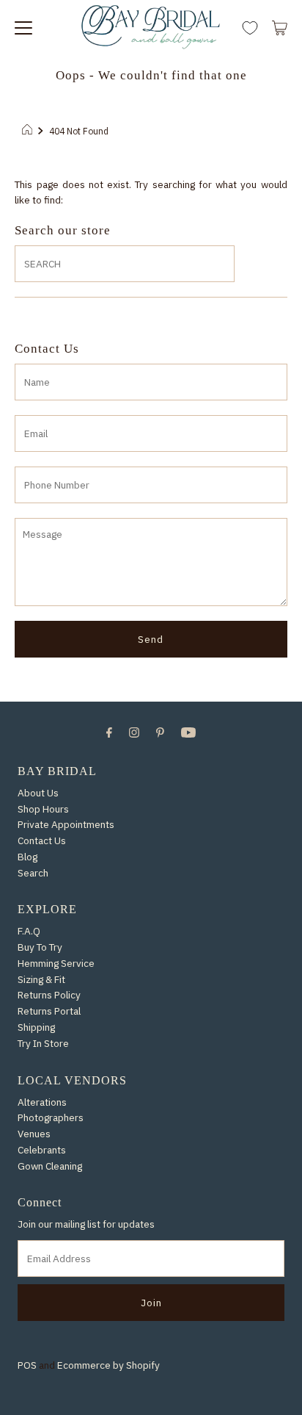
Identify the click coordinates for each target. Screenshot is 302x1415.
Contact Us (42, 840)
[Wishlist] (250, 29)
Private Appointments (66, 824)
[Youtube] (188, 732)
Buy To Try (40, 947)
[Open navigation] (23, 26)
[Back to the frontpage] (29, 131)
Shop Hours (43, 808)
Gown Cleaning (50, 1166)
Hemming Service (56, 963)
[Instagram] (134, 732)
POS (27, 1365)
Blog (27, 856)
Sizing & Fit (41, 979)
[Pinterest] (160, 732)
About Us (38, 792)
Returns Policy (49, 994)
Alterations (42, 1102)
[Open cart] (280, 26)
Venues (34, 1133)
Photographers (51, 1117)
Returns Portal (49, 1011)
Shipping (36, 1027)
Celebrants (42, 1149)
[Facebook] (109, 732)
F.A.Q (29, 930)
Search (33, 872)
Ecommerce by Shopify (108, 1365)
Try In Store (43, 1043)
